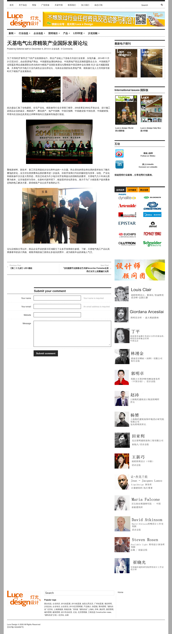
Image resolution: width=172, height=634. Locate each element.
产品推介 (87, 606)
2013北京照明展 (76, 606)
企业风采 (56, 603)
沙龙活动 (48, 606)
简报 (34, 4)
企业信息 (38, 33)
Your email (26, 306)
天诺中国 (59, 4)
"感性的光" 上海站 (86, 609)
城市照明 (48, 612)
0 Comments (67, 48)
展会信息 (48, 603)
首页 (12, 4)
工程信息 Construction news (99, 612)
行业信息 (23, 33)
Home (120, 592)
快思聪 (95, 606)
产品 (65, 33)
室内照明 (102, 606)
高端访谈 (67, 609)
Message (27, 323)
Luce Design (12, 624)
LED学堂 (78, 33)
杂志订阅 (98, 4)
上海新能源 (58, 609)
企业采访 (64, 606)
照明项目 (53, 33)
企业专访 (56, 606)
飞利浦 (75, 609)
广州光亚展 (98, 603)
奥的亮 (102, 609)
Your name (26, 298)
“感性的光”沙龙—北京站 (54, 615)
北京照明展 (82, 612)
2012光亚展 (66, 603)
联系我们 (72, 4)
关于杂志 (23, 4)
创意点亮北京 (87, 603)
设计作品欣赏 (66, 612)
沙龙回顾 (92, 33)
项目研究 (108, 603)
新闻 (11, 33)
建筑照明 (56, 612)
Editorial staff (22, 48)
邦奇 (96, 609)
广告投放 (45, 4)
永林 (67, 615)
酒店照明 (109, 609)
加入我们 (85, 4)
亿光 (75, 612)
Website (27, 314)
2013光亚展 (76, 603)
